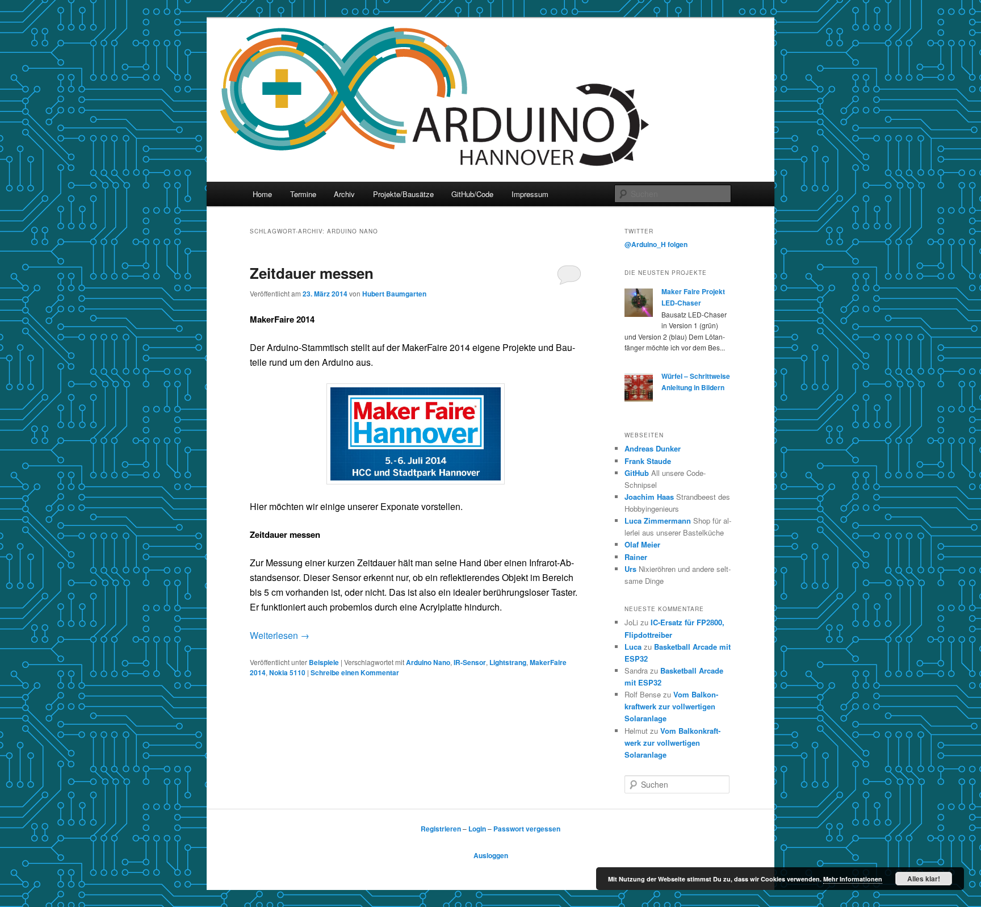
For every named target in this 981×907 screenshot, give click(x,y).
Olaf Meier (642, 544)
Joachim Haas (649, 496)
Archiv (344, 194)
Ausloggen (490, 855)
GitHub (636, 472)
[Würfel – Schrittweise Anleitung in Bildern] (638, 399)
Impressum (530, 194)
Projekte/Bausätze (403, 194)
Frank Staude (647, 460)
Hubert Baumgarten (394, 294)
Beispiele (324, 662)
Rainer (635, 556)
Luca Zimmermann (657, 520)
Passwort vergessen (526, 829)
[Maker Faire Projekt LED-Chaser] (638, 314)
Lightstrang (507, 662)
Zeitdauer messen (312, 272)
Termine (303, 194)
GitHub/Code (472, 194)
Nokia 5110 (287, 672)
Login (477, 829)
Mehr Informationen (852, 879)
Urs (630, 568)
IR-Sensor (470, 662)
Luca (633, 646)
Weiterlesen (279, 635)
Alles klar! (923, 878)
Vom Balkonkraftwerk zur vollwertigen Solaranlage (671, 706)
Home (262, 194)
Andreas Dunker (652, 448)
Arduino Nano (428, 662)
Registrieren (441, 829)
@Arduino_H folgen (655, 244)
